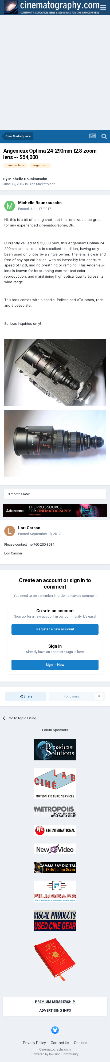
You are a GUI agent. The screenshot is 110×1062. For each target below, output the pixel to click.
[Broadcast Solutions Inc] (55, 749)
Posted (34, 209)
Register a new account (55, 629)
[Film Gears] (55, 891)
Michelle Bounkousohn (27, 179)
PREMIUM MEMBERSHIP (55, 1002)
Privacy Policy (34, 1043)
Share (27, 696)
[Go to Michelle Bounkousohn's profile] (9, 206)
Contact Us (60, 1043)
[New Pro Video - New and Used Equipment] (55, 848)
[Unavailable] (55, 372)
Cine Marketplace (42, 184)
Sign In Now (55, 665)
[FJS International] (55, 830)
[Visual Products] (55, 920)
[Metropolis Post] (55, 811)
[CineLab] (55, 783)
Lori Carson (29, 527)
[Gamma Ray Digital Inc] (55, 867)
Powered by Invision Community (55, 1054)
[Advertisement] (55, 72)
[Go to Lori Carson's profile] (9, 531)
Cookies (80, 1043)
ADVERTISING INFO (55, 1010)
